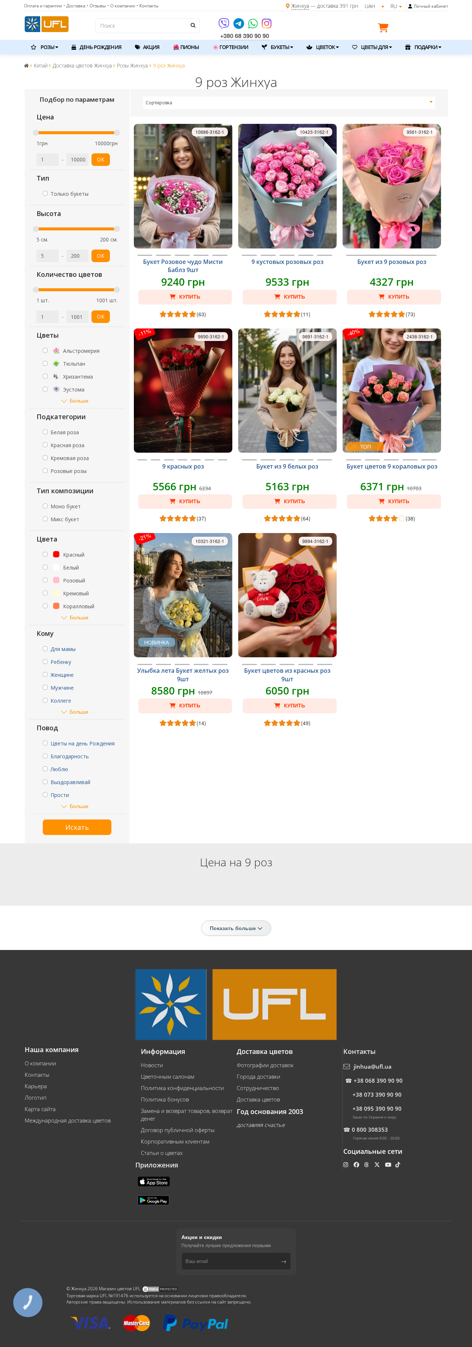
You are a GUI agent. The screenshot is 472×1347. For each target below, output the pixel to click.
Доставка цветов (258, 1099)
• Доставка (74, 6)
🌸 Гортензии (230, 47)
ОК (100, 159)
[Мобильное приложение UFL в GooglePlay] (154, 1199)
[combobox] (289, 103)
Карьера (36, 1086)
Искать (77, 827)
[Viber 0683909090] (224, 26)
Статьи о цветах (162, 1152)
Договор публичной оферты (178, 1130)
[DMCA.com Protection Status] (160, 1288)
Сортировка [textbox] (159, 103)
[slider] (36, 133)
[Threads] (367, 1164)
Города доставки (258, 1076)
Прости (60, 794)
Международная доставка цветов (68, 1120)
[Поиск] (192, 25)
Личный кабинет (431, 6)
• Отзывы (96, 6)
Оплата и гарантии (43, 6)
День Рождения (100, 47)
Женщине (62, 674)
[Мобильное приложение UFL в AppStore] (154, 1180)
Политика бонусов (165, 1099)
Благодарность (70, 756)
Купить (189, 297)
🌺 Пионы (186, 47)
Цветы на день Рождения (83, 743)
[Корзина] (385, 29)
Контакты (37, 1074)
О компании (40, 1063)
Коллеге (61, 700)
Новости (152, 1065)
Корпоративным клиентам (175, 1141)
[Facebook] (357, 1164)
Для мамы (63, 648)
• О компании (121, 6)
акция (151, 47)
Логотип (35, 1097)
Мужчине (62, 687)
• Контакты (147, 6)
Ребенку (61, 661)
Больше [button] (79, 400)
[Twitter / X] (377, 1164)
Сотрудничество (258, 1088)
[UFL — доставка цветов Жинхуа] (47, 23)
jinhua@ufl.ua (373, 1066)
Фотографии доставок (265, 1065)
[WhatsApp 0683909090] (253, 26)
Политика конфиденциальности (182, 1088)
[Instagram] (266, 26)
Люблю (59, 769)
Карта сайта (40, 1109)
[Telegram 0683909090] (239, 26)
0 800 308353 (370, 1129)
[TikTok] (398, 1164)
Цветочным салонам (167, 1076)
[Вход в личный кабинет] (410, 6)
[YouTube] (389, 1164)
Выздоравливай (70, 782)
